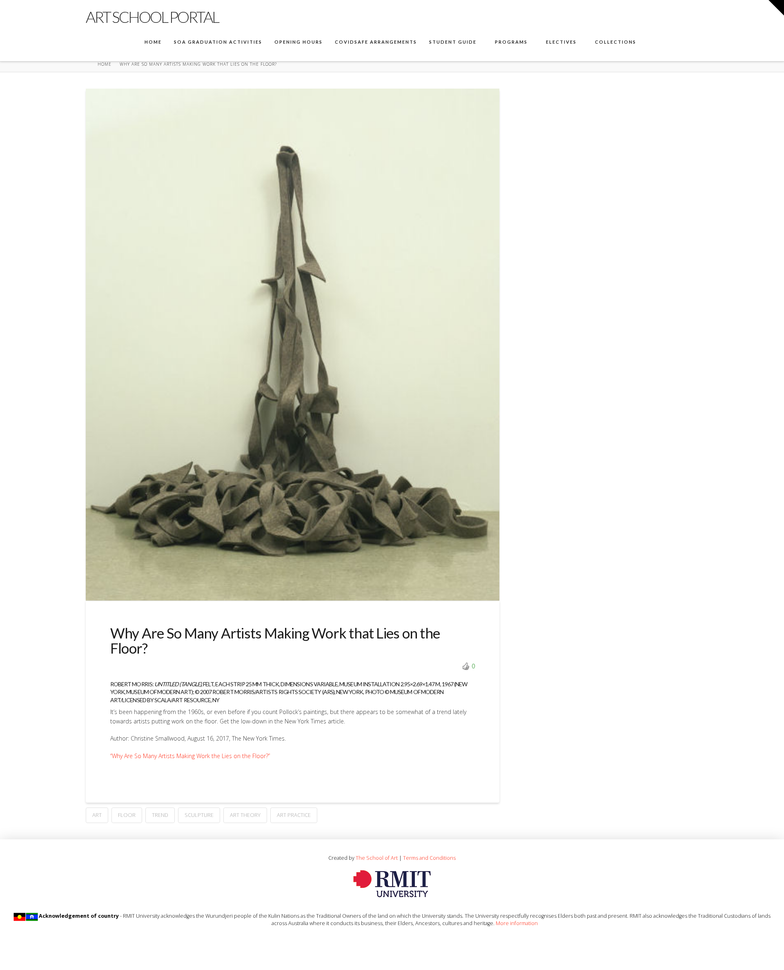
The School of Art (377, 857)
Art (97, 815)
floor (127, 815)
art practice (294, 815)
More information (517, 923)
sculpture (199, 815)
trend (160, 815)
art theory (245, 815)
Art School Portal (152, 16)
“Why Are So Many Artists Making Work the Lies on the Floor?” (190, 756)
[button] (776, 8)
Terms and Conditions (429, 857)
